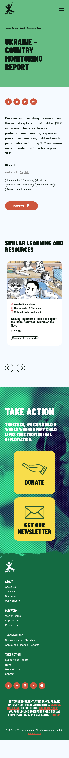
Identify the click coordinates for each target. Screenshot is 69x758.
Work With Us (13, 669)
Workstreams (13, 616)
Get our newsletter (34, 528)
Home (7, 28)
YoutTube (42, 685)
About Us (10, 587)
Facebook (8, 101)
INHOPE (56, 715)
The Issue (10, 591)
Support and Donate (16, 660)
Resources (11, 625)
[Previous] (9, 368)
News (8, 664)
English (24, 172)
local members (48, 708)
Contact (9, 674)
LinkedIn (25, 101)
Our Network (12, 600)
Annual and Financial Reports (22, 645)
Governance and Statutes (20, 640)
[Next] (21, 368)
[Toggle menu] (61, 8)
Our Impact (11, 596)
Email (33, 101)
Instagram (25, 685)
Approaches (12, 620)
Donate (34, 482)
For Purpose (34, 733)
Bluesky (16, 101)
